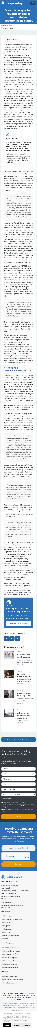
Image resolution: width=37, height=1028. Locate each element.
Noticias (7, 922)
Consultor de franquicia (9, 1003)
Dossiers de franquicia (24, 1008)
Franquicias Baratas (11, 961)
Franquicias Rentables (12, 951)
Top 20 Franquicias (11, 958)
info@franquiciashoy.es (9, 886)
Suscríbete (18, 864)
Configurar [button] (26, 1025)
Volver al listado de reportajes (18, 739)
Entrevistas (8, 929)
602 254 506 (5, 907)
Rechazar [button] (16, 1025)
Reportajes (8, 926)
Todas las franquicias (11, 948)
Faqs (6, 939)
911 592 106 (5, 888)
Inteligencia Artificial (11, 967)
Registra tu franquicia (8, 1008)
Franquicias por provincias (13, 919)
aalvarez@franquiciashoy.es (11, 896)
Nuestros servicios (10, 976)
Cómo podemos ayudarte (25, 1005)
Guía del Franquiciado (12, 935)
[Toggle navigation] (33, 3)
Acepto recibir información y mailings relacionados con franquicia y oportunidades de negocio (18, 805)
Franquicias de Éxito (11, 954)
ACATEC (9, 316)
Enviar (18, 817)
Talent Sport (22, 217)
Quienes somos (23, 1003)
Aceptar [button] (7, 1025)
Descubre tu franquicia (18, 624)
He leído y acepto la (18, 810)
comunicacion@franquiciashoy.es (13, 905)
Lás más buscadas (11, 964)
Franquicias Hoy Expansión (13, 980)
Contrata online (9, 983)
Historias (7, 932)
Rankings (7, 916)
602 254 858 (5, 899)
